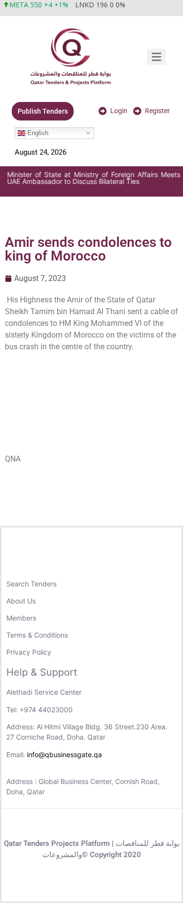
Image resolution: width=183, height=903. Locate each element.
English (36, 132)
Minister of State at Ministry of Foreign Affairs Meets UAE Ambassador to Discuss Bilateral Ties (93, 177)
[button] (156, 57)
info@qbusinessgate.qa (64, 754)
